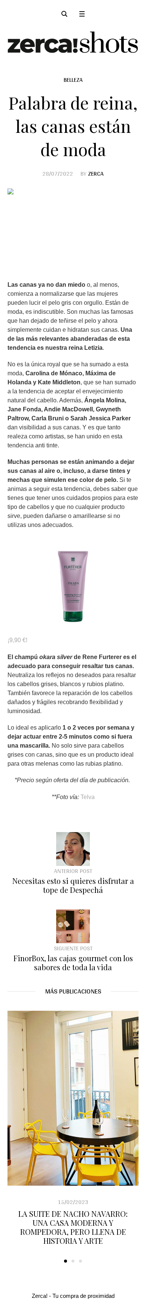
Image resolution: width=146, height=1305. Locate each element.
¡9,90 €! (17, 640)
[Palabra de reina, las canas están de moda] (73, 227)
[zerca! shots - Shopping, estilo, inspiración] (73, 42)
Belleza (73, 79)
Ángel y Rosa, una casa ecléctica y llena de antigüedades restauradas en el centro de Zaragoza (75, 1223)
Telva (87, 797)
